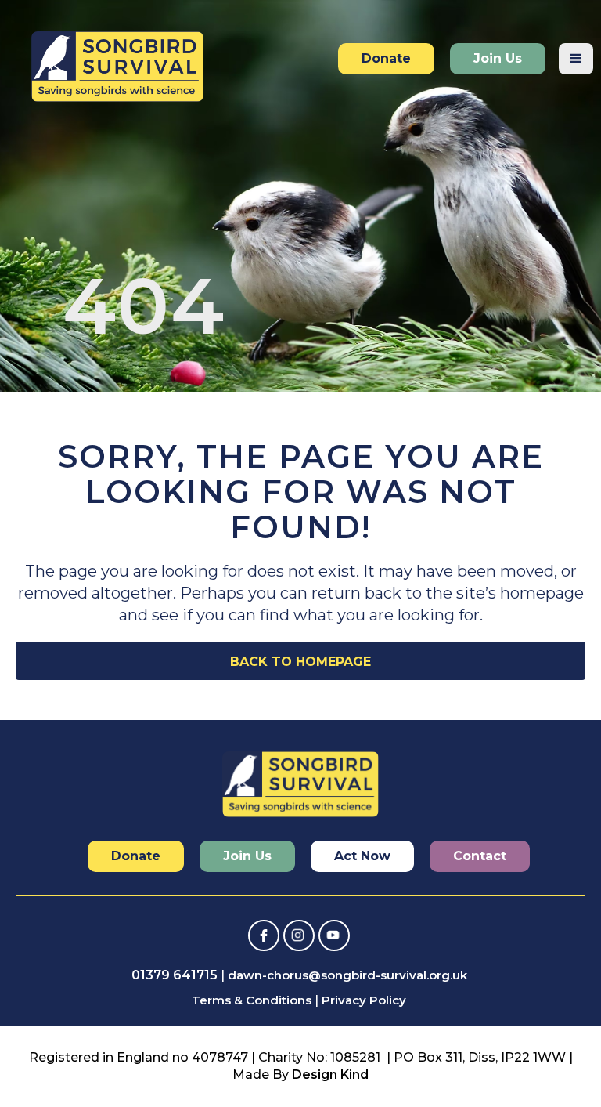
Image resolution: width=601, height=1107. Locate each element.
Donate (386, 58)
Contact (479, 855)
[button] (576, 58)
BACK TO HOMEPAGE (300, 661)
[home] (117, 63)
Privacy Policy (364, 1000)
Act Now (362, 855)
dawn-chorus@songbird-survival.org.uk (347, 975)
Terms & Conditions (251, 1000)
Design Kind (330, 1074)
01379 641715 (174, 975)
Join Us (497, 58)
